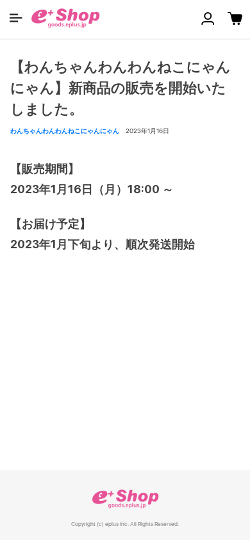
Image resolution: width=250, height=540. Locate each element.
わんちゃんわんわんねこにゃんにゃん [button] (64, 130)
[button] (16, 18)
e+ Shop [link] (125, 499)
